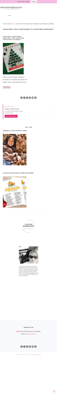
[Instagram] (27, 98)
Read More (7, 87)
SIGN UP (19, 331)
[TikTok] (35, 98)
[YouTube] (33, 98)
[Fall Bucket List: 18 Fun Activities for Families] (28, 150)
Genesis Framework (36, 354)
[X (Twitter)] (30, 98)
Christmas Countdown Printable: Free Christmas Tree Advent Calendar (13, 38)
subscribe (33, 1)
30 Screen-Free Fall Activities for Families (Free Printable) (18, 173)
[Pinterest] (24, 98)
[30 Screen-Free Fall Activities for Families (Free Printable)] (28, 192)
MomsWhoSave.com (11, 7)
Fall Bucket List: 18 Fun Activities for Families (15, 130)
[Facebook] (21, 98)
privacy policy (31, 334)
